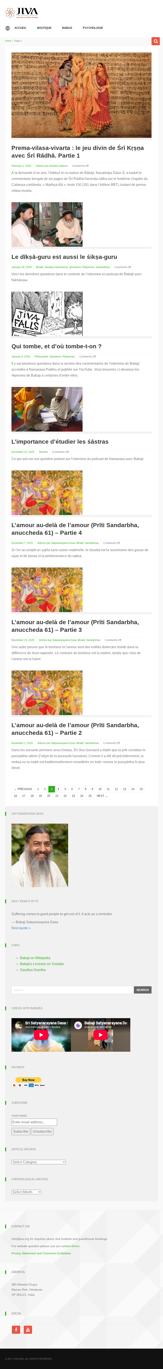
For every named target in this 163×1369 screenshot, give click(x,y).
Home (8, 41)
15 (141, 789)
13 (124, 789)
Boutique (44, 28)
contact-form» (70, 1246)
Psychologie (93, 28)
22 (65, 795)
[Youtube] (28, 1330)
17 (23, 795)
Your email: (19, 1116)
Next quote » (21, 928)
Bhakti (39, 267)
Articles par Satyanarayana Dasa (56, 543)
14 (132, 789)
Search (142, 990)
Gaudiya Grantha (33, 970)
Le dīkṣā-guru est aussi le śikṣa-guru (64, 257)
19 (40, 795)
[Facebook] (17, 1330)
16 (15, 795)
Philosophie (41, 356)
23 (73, 795)
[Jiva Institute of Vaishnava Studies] (21, 9)
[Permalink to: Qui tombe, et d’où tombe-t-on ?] (47, 313)
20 (48, 795)
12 (116, 789)
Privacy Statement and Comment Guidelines (41, 1253)
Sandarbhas (103, 267)
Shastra (43, 451)
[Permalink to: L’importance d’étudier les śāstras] (47, 409)
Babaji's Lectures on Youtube (42, 964)
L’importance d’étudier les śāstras (60, 441)
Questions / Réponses (82, 267)
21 (56, 795)
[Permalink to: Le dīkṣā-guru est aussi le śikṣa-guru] (47, 224)
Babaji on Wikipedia (35, 958)
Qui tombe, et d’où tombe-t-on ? (56, 346)
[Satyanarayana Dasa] (39, 855)
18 (32, 795)
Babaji (67, 28)
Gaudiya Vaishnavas (56, 267)
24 (81, 795)
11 (108, 789)
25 (90, 795)
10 (99, 789)
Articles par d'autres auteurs (52, 165)
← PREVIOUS (23, 789)
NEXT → (102, 795)
